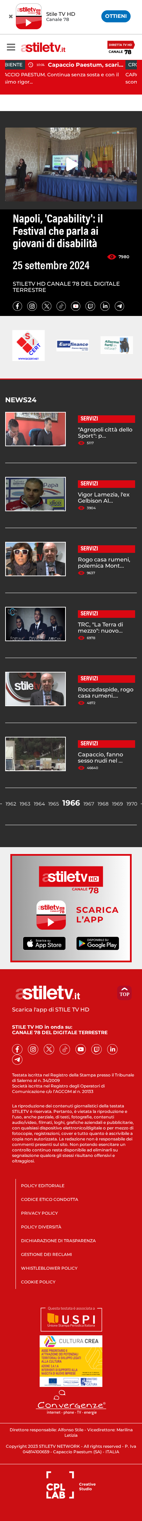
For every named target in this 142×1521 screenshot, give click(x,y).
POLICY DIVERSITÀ (41, 1226)
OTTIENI (116, 16)
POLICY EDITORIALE (42, 1185)
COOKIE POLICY (38, 1281)
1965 (53, 804)
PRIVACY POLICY (39, 1213)
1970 (131, 804)
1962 (11, 804)
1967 (88, 804)
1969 (117, 804)
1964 (39, 804)
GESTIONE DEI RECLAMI (46, 1254)
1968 (103, 804)
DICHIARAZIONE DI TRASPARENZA (58, 1240)
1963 (25, 804)
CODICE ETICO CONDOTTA (49, 1199)
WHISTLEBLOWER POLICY (49, 1268)
